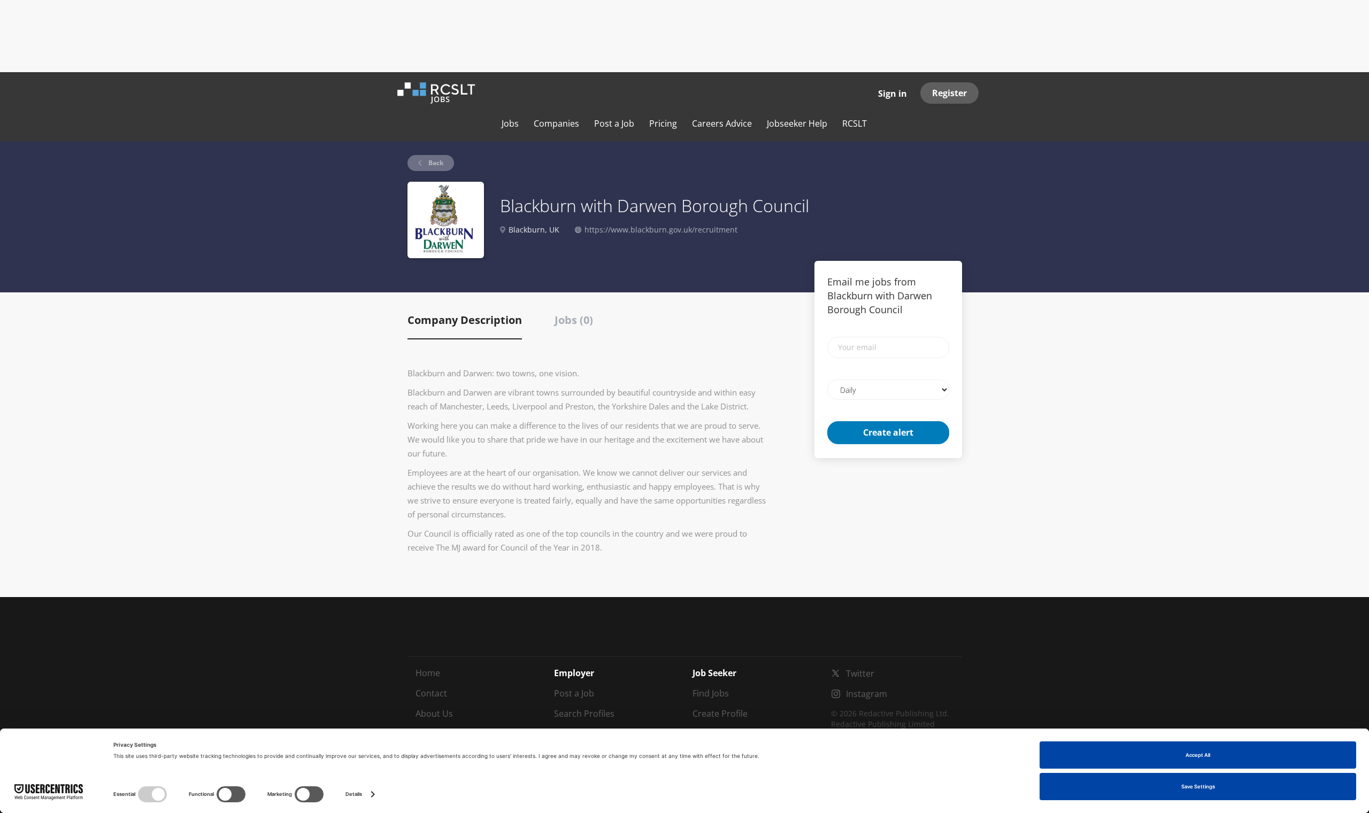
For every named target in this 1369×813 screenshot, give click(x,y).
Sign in (892, 93)
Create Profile (720, 713)
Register (949, 93)
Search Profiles (584, 713)
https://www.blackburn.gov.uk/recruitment (660, 229)
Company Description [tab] (464, 320)
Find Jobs (711, 693)
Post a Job (574, 693)
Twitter (860, 673)
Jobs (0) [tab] (574, 320)
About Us (434, 713)
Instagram (866, 694)
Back (435, 162)
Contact (431, 693)
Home (428, 673)
